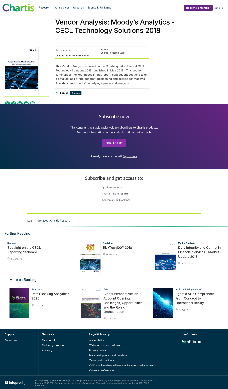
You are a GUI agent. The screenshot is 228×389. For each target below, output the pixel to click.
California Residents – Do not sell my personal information (122, 365)
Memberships (50, 340)
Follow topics (184, 342)
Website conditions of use (104, 345)
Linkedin (194, 342)
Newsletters (200, 342)
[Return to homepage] (18, 10)
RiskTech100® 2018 (117, 248)
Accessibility (96, 340)
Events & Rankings (99, 7)
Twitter (189, 342)
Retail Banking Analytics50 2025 (51, 296)
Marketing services (53, 345)
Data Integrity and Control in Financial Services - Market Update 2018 (199, 252)
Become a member (198, 7)
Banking (76, 93)
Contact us (11, 340)
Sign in (218, 8)
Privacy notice (97, 350)
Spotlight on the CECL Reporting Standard (24, 250)
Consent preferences (101, 370)
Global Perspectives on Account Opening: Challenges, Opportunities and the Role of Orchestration (122, 303)
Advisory (47, 350)
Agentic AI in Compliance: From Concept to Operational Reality (194, 298)
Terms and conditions (101, 360)
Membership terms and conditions (109, 355)
